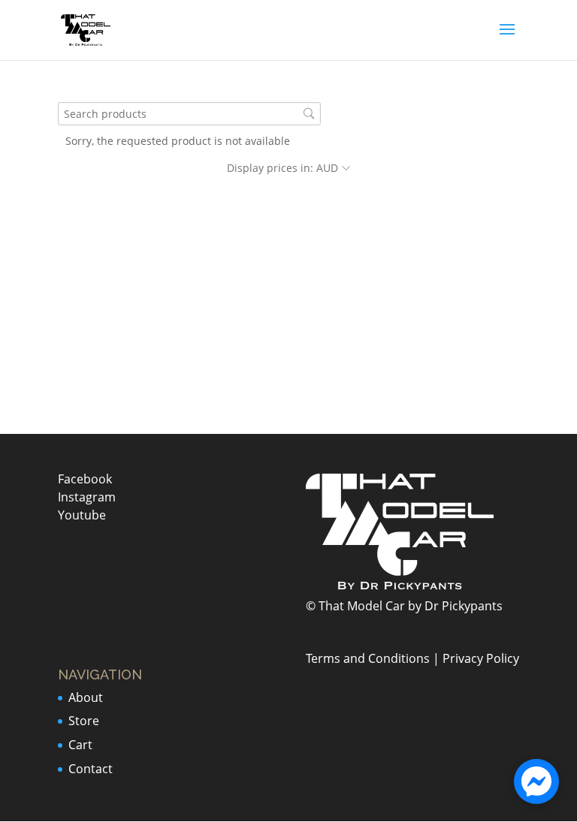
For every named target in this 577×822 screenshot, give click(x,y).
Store (83, 720)
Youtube (82, 515)
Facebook (85, 479)
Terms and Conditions (368, 658)
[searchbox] (189, 113)
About (85, 697)
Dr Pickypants (463, 606)
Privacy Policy (481, 658)
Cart (80, 744)
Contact (90, 768)
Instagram (87, 497)
